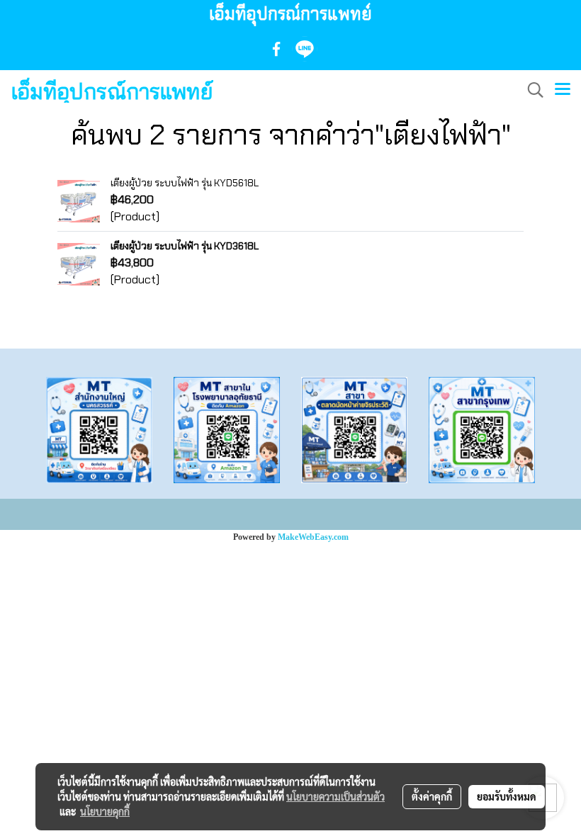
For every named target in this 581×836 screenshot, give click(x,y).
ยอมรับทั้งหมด (506, 796)
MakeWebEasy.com (313, 537)
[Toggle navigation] (562, 90)
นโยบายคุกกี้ (105, 811)
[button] (531, 90)
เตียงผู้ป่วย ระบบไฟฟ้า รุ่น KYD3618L (185, 245)
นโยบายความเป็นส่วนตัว (335, 796)
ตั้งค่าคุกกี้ (432, 796)
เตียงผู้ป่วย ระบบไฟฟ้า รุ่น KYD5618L (185, 182)
